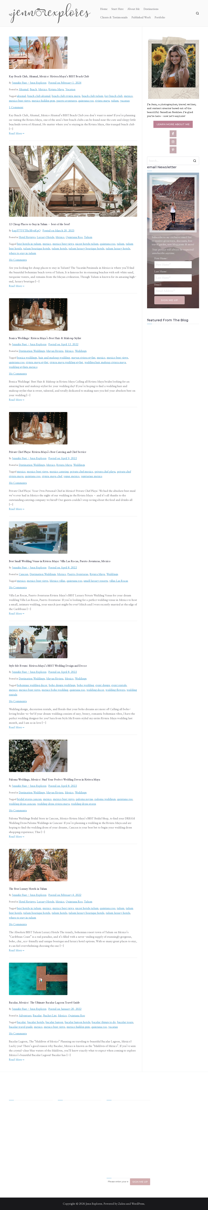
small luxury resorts (96, 581)
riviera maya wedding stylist (66, 362)
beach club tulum (92, 96)
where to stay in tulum (22, 253)
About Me (133, 9)
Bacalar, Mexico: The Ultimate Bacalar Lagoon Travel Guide (44, 1002)
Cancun (23, 574)
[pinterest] (173, 150)
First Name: (161, 258)
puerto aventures (66, 101)
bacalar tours (125, 1022)
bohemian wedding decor (32, 685)
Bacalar (37, 1015)
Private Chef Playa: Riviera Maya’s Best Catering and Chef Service (47, 452)
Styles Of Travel (89, 1111)
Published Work (141, 17)
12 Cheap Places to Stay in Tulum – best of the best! (39, 224)
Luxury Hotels (45, 237)
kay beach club (113, 96)
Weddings (81, 351)
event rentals (119, 685)
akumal (21, 96)
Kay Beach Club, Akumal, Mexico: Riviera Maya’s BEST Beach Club (49, 76)
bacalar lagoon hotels (77, 1022)
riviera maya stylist (37, 362)
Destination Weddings (32, 351)
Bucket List (50, 1015)
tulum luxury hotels (118, 248)
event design (102, 685)
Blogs (83, 1123)
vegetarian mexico (91, 476)
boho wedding (85, 685)
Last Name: (160, 271)
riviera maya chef (52, 476)
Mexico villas (57, 581)
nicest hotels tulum (86, 244)
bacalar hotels (35, 1022)
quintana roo (86, 101)
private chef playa (105, 471)
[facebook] (173, 133)
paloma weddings (105, 799)
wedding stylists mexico (23, 367)
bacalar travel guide (20, 1027)
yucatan (125, 101)
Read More (15, 133)
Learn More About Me (173, 124)
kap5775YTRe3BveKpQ (26, 230)
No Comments (18, 260)
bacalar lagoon (54, 1022)
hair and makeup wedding (54, 357)
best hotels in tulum (29, 244)
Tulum (88, 237)
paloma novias (84, 799)
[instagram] (173, 141)
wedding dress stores (83, 804)
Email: (158, 284)
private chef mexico (81, 471)
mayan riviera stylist (83, 357)
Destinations (151, 9)
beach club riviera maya (66, 96)
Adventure (25, 1015)
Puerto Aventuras (77, 574)
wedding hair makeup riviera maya (105, 362)
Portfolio (160, 17)
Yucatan (70, 89)
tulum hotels (59, 248)
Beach (33, 89)
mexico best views (19, 101)
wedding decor (95, 690)
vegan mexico (72, 476)
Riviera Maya (56, 89)
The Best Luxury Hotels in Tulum (28, 889)
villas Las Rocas (118, 581)
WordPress (137, 1204)
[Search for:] (173, 161)
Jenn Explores (94, 1204)
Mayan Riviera (54, 351)
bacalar (21, 1022)
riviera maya (102, 101)
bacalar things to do (104, 1022)
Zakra (121, 1204)
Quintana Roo (74, 237)
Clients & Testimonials (114, 17)
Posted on (64, 83)
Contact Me (87, 1129)
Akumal (24, 89)
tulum (115, 101)
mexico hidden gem (43, 101)
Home (104, 9)
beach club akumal (38, 96)
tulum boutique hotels (36, 248)
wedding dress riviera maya (53, 804)
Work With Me (67, 1117)
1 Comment (16, 107)
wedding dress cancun (22, 804)
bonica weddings (27, 357)
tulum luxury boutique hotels (86, 248)
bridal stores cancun (29, 799)
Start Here (117, 9)
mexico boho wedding (55, 690)
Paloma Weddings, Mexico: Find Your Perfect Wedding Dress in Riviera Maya (54, 779)
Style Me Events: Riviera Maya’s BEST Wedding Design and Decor (48, 666)
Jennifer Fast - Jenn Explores (29, 83)
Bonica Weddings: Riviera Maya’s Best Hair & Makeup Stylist (45, 338)
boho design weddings (62, 685)
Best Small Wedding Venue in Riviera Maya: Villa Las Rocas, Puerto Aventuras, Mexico (59, 561)
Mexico (42, 89)
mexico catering (59, 471)
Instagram (64, 1129)
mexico (128, 96)
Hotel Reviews (27, 237)
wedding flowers (115, 690)
